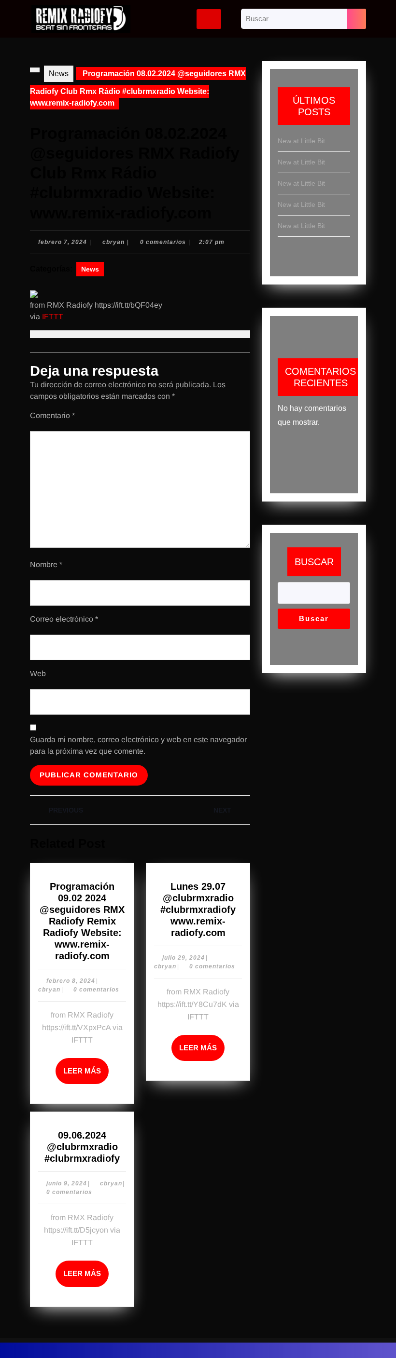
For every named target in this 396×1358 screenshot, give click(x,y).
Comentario (52, 415)
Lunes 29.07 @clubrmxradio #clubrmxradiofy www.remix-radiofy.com (198, 909)
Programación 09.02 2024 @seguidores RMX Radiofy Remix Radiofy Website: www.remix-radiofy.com (82, 921)
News (59, 73)
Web (38, 673)
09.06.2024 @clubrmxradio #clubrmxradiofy (82, 1147)
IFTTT (52, 316)
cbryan (113, 242)
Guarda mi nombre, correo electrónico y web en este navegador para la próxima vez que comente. (138, 745)
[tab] (209, 19)
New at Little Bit (301, 141)
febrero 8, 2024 (70, 981)
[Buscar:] (294, 19)
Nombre (46, 564)
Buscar (314, 562)
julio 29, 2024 (183, 957)
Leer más (86, 1066)
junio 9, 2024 (66, 1183)
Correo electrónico (64, 619)
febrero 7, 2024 (62, 242)
